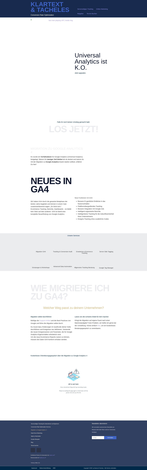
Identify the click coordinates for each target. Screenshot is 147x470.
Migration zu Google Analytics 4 (39, 430)
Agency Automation (36, 436)
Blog (32, 442)
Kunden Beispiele (35, 439)
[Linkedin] (33, 450)
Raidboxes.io (42, 457)
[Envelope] (39, 450)
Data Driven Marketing (36, 433)
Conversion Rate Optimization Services (41, 427)
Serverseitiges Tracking (85, 9)
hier (99, 326)
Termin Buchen (92, 13)
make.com (51, 455)
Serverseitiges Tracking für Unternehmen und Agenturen (45, 423)
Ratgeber (80, 13)
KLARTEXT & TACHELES (50, 7)
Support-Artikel (44, 320)
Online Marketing (102, 9)
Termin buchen (34, 445)
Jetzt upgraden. (80, 73)
